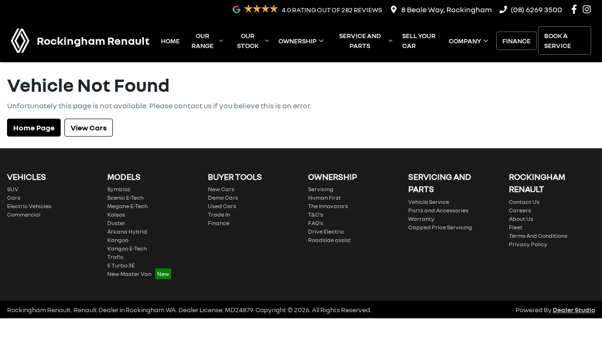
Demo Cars (223, 197)
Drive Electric (326, 231)
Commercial (23, 214)
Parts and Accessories (438, 210)
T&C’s (315, 214)
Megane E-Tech (127, 206)
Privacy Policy (528, 244)
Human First (324, 197)
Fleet (516, 227)
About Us (521, 218)
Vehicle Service (428, 201)
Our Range (202, 40)
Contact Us (524, 201)
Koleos (116, 214)
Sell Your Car (419, 40)
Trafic (115, 256)
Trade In (219, 214)
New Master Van (129, 273)
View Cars (89, 127)
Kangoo (117, 239)
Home (170, 41)
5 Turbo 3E (121, 265)
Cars (13, 197)
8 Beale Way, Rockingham (446, 9)
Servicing (320, 189)
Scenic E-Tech (125, 197)
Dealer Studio (574, 310)
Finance (516, 41)
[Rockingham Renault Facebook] (576, 9)
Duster (116, 222)
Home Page (34, 127)
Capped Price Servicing (440, 227)
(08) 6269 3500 (536, 9)
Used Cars (222, 206)
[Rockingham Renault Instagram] (588, 9)
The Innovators (328, 206)
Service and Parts (360, 40)
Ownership (297, 41)
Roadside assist (329, 239)
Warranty (421, 218)
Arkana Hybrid (127, 231)
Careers (520, 210)
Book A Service (557, 40)
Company (465, 41)
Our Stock (248, 40)
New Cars (221, 189)
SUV (12, 189)
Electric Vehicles (29, 206)
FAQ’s (315, 222)
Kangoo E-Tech (127, 248)
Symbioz (118, 189)
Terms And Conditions (538, 235)
